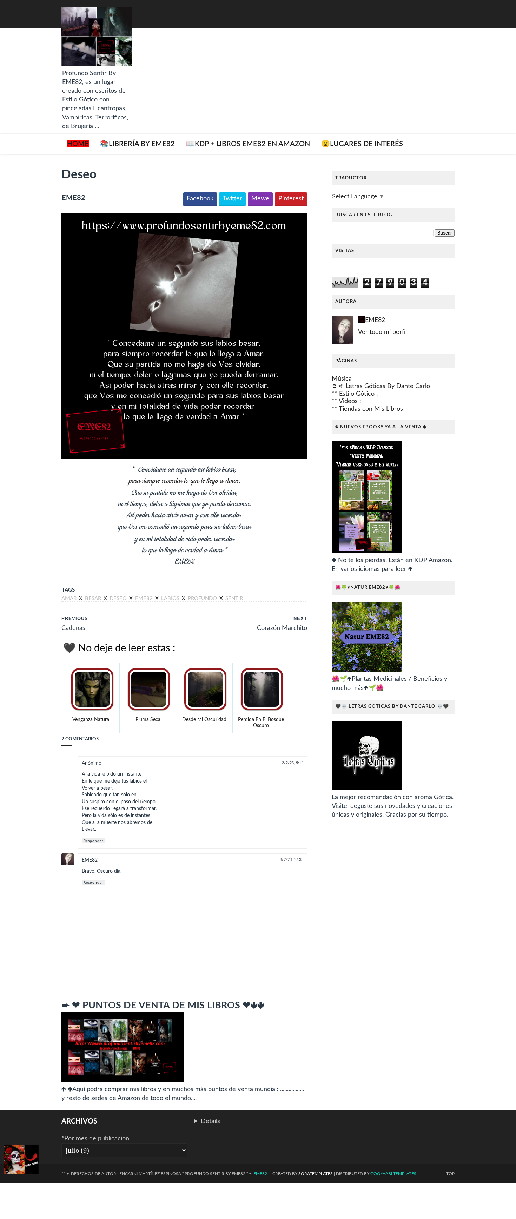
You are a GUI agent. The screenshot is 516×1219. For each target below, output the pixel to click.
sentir (234, 598)
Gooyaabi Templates (393, 1174)
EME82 (90, 860)
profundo (203, 598)
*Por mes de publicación (95, 1138)
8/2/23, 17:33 (291, 860)
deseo (119, 598)
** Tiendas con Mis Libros (367, 409)
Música (342, 379)
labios (171, 598)
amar (69, 598)
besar (93, 598)
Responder (94, 841)
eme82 (144, 598)
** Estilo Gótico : (355, 394)
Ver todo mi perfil (382, 332)
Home (78, 143)
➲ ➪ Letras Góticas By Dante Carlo (381, 386)
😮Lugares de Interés (362, 143)
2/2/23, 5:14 (292, 763)
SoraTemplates (315, 1174)
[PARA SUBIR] (21, 1161)
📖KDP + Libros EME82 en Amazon (248, 143)
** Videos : (346, 401)
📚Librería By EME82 (137, 143)
